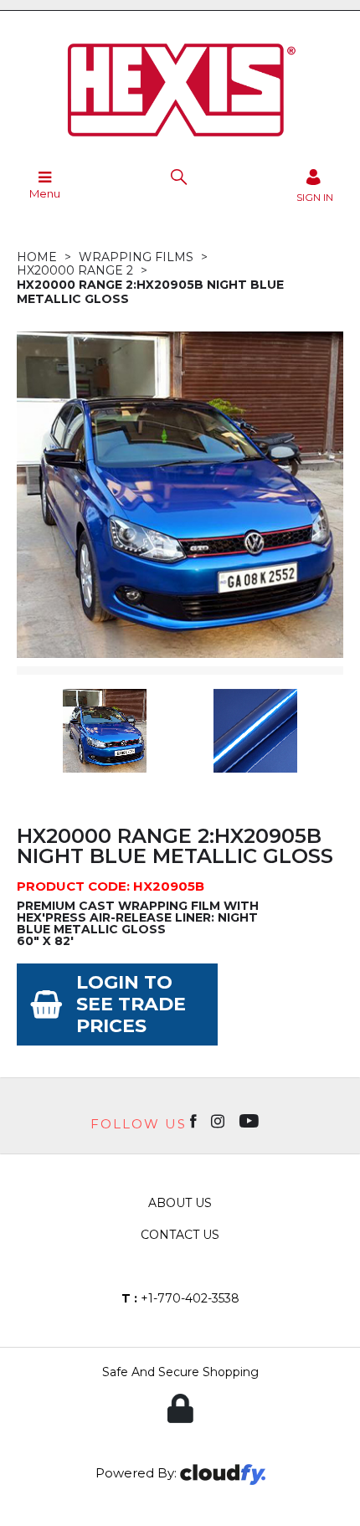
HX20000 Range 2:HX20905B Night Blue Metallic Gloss (150, 291)
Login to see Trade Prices (131, 1004)
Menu (44, 193)
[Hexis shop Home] (180, 142)
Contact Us (180, 1234)
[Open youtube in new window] (250, 1120)
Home (37, 257)
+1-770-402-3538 (180, 1298)
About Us (180, 1202)
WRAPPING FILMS (136, 257)
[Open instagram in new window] (219, 1120)
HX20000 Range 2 (75, 270)
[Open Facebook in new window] (194, 1120)
